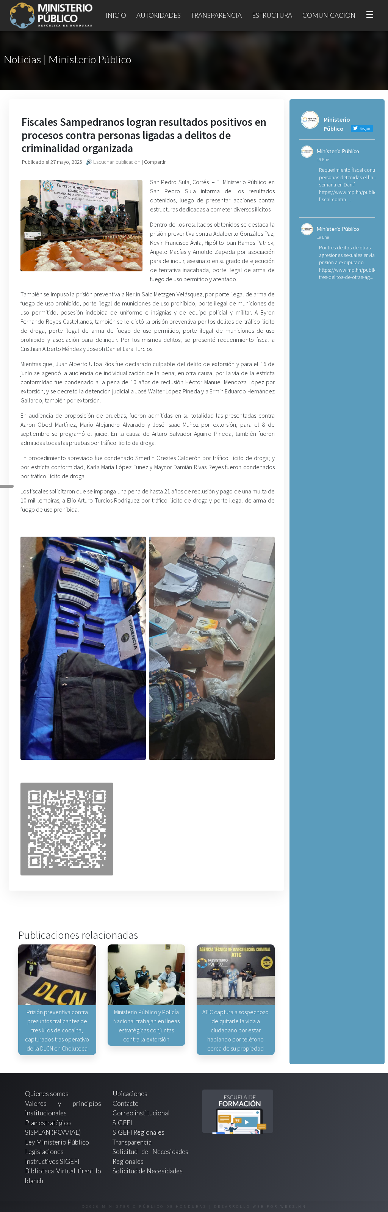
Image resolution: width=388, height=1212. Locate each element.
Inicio (116, 15)
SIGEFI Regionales (138, 1132)
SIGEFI (122, 1123)
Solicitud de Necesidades (148, 1171)
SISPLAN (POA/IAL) (53, 1132)
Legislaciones (44, 1152)
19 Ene (323, 159)
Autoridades (158, 15)
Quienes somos (47, 1094)
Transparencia (216, 15)
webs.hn (293, 1206)
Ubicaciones (130, 1094)
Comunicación (328, 15)
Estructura (272, 15)
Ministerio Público (338, 151)
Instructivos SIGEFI (52, 1161)
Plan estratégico (48, 1123)
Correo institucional (141, 1113)
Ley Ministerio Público (57, 1142)
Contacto (126, 1103)
